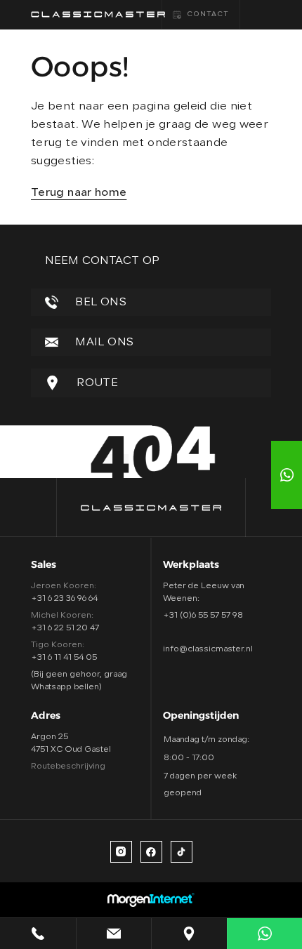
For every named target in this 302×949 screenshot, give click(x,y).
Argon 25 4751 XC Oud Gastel (71, 743)
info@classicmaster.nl (208, 649)
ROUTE (96, 383)
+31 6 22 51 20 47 (65, 628)
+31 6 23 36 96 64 (64, 599)
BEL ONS (99, 302)
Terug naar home (78, 193)
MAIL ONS (102, 342)
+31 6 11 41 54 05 (64, 657)
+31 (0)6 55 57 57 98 (203, 615)
